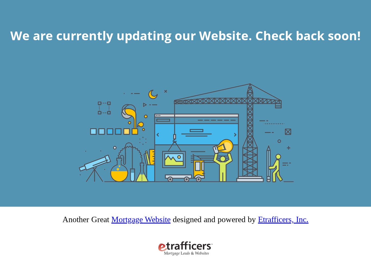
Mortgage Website (141, 219)
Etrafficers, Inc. (283, 219)
